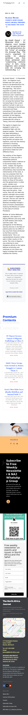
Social (8, 344)
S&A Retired (20, 376)
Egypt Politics (13, 401)
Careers (5, 700)
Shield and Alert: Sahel (13, 377)
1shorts (12, 349)
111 (22, 377)
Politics (15, 376)
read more (14, 355)
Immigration (15, 344)
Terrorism (7, 376)
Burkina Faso (12, 374)
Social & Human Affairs (16, 346)
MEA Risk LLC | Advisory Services (12, 709)
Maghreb (21, 353)
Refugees (16, 353)
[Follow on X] (14, 443)
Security (11, 376)
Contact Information (9, 697)
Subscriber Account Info (10, 706)
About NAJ (6, 694)
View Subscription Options (15, 296)
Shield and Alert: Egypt (16, 403)
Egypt (13, 399)
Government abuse (9, 353)
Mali (20, 377)
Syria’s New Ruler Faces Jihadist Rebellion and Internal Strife (14, 392)
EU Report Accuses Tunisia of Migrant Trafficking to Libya (14, 338)
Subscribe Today (7, 703)
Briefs (11, 344)
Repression (8, 346)
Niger (14, 379)
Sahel (21, 374)
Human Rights (18, 349)
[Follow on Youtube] (10, 685)
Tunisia (12, 348)
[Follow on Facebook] (11, 443)
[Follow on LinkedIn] (17, 443)
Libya (20, 344)
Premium (7, 351)
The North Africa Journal (18, 34)
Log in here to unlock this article (14, 292)
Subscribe (14, 594)
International (14, 404)
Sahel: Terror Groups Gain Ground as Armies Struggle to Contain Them (14, 367)
